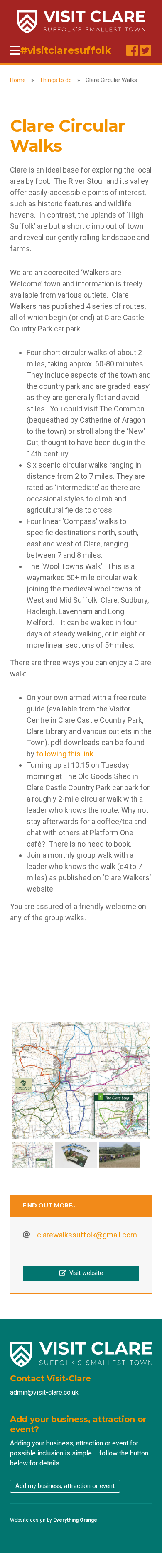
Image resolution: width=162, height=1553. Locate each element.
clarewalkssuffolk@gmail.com (87, 1234)
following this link (64, 753)
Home (18, 80)
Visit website (84, 1273)
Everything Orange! (75, 1520)
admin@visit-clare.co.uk (44, 1392)
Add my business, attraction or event (65, 1486)
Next (138, 1079)
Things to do (55, 80)
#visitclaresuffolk (65, 50)
